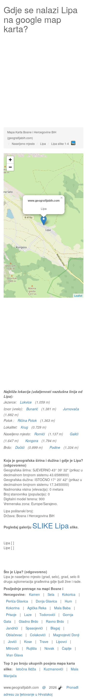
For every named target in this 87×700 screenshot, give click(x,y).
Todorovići (47, 614)
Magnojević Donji (66, 634)
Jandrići (12, 628)
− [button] (10, 167)
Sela (51, 594)
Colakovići (37, 634)
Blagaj (55, 628)
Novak (49, 648)
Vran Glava (14, 655)
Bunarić (32, 408)
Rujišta (31, 648)
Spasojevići (34, 628)
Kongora (31, 440)
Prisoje (11, 614)
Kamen (34, 594)
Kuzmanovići (53, 669)
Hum (68, 601)
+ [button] (10, 160)
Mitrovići (12, 648)
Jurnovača (71, 408)
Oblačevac (14, 634)
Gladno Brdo (28, 621)
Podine (55, 447)
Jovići (12, 641)
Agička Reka (36, 607)
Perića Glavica (17, 601)
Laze (28, 614)
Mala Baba (62, 607)
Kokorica (68, 594)
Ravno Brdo (55, 621)
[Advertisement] (43, 79)
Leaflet (78, 295)
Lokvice (26, 402)
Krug (24, 427)
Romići (39, 433)
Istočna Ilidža (26, 669)
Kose (28, 641)
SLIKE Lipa (50, 525)
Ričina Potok (27, 420)
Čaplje (67, 648)
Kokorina (13, 607)
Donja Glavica (46, 601)
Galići (74, 433)
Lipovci (61, 641)
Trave (44, 641)
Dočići (19, 447)
